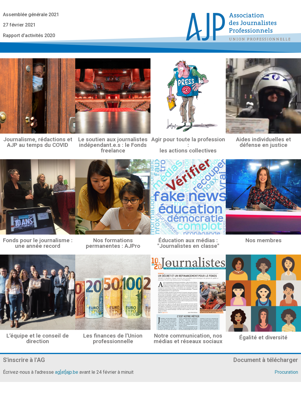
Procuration (286, 372)
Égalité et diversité (263, 337)
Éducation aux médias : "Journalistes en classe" (188, 243)
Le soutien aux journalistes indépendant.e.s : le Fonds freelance (113, 145)
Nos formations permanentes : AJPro (113, 243)
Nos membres (263, 240)
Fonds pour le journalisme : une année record (38, 243)
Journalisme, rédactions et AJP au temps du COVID (37, 142)
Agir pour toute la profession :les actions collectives (188, 145)
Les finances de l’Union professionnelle (113, 338)
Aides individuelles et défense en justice (263, 142)
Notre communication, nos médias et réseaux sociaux (188, 338)
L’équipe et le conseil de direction (37, 338)
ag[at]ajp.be (66, 372)
